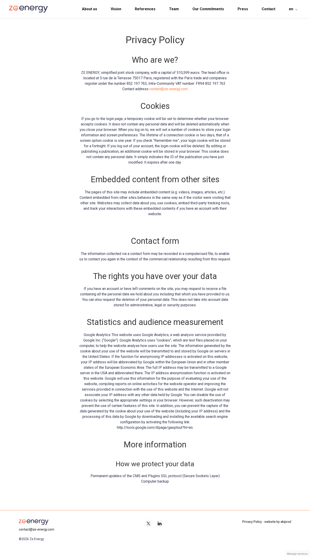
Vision (116, 9)
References (145, 9)
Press (243, 9)
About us (89, 9)
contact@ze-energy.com (168, 89)
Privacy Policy (252, 522)
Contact (268, 9)
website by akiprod (277, 522)
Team (174, 9)
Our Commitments (208, 9)
